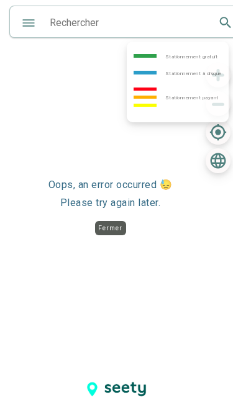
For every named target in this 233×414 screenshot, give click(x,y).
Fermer (110, 228)
